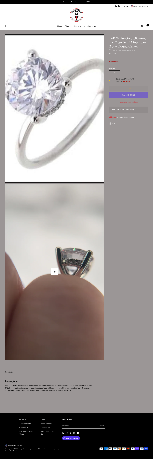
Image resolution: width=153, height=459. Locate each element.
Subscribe (101, 426)
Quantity (112, 68)
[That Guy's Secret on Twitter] (125, 6)
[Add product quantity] (118, 73)
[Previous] (56, 2)
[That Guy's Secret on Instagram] (119, 6)
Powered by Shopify (11, 451)
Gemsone (113, 50)
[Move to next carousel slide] (146, 405)
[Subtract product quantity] (111, 73)
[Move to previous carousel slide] (141, 405)
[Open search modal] (6, 26)
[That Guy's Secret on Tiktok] (122, 6)
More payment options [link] (129, 102)
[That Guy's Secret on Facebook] (116, 6)
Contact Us (23, 428)
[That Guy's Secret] (76, 15)
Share (114, 124)
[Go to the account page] (142, 26)
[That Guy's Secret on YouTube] (127, 6)
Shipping (112, 117)
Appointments (25, 424)
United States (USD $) (139, 6)
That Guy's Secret (21, 449)
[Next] (96, 2)
